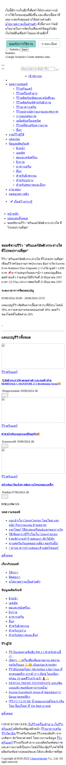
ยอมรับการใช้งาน (21, 44)
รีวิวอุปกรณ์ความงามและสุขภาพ (37, 111)
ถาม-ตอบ (15, 189)
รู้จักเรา (13, 572)
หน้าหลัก (13, 213)
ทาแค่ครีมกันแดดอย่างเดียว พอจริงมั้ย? (33, 543)
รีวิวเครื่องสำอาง (26, 93)
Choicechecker (38, 758)
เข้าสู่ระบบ (35, 76)
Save (24, 49)
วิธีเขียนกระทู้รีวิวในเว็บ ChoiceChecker (33, 534)
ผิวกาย (20, 162)
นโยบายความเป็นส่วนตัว (21, 24)
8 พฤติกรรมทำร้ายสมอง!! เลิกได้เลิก (32, 538)
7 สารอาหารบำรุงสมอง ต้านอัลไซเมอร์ (33, 547)
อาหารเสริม (23, 166)
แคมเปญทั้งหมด (17, 218)
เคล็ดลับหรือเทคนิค (28, 120)
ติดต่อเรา (14, 577)
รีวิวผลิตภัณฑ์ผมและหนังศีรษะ (35, 97)
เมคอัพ (20, 152)
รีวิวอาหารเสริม (26, 107)
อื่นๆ (19, 129)
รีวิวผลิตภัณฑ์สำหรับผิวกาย (33, 102)
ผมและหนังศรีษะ (27, 157)
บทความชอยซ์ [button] (18, 84)
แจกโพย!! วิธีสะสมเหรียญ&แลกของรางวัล (36, 529)
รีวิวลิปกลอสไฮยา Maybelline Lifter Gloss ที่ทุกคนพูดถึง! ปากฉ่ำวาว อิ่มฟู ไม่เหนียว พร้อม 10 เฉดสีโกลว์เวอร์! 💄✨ (35, 674)
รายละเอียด (49, 44)
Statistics (10, 53)
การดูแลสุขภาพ (26, 116)
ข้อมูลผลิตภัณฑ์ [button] (19, 143)
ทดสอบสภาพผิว (19, 194)
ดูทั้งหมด (7, 555)
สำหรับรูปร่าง (24, 180)
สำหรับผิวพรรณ (26, 175)
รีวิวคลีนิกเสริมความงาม (32, 125)
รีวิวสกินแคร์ (24, 88)
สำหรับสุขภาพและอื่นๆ (30, 184)
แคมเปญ (14, 139)
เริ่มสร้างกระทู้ (22, 201)
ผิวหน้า (20, 148)
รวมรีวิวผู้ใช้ (16, 134)
